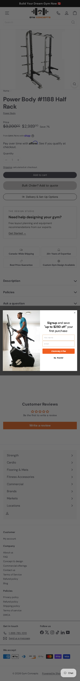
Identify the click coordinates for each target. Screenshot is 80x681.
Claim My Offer (58, 351)
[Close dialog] (74, 312)
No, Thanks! (58, 358)
